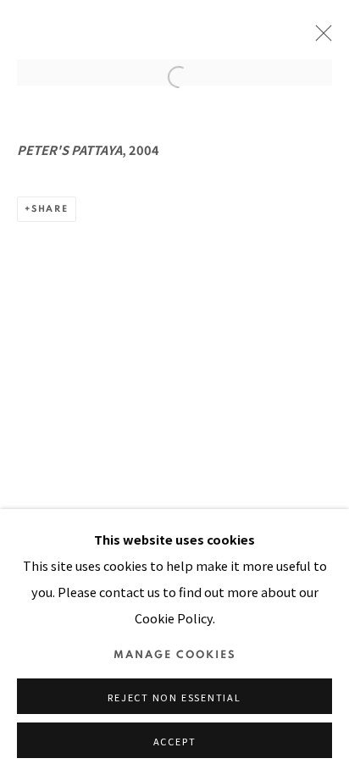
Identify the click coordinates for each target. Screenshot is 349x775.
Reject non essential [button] (174, 697)
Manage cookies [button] (175, 655)
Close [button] (319, 38)
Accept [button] (175, 741)
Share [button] (50, 208)
